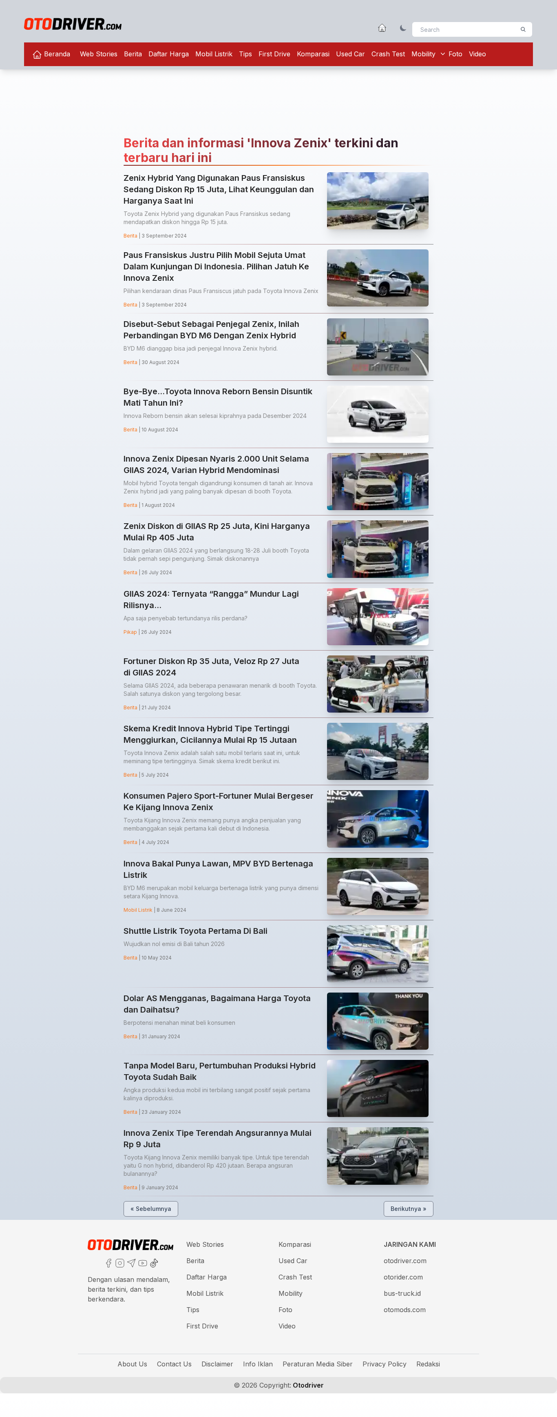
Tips (245, 54)
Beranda (56, 54)
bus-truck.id (402, 1293)
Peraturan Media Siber (318, 1364)
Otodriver (307, 1385)
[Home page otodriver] (382, 28)
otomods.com (405, 1310)
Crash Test (388, 54)
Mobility (423, 54)
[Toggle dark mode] (403, 28)
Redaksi (428, 1364)
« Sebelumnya (150, 1208)
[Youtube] (142, 1262)
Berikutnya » (409, 1208)
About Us (132, 1364)
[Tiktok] (153, 1262)
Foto (455, 54)
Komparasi (313, 54)
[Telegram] (130, 1262)
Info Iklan (258, 1364)
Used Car (350, 54)
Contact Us (174, 1364)
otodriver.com (405, 1261)
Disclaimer (217, 1364)
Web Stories (98, 54)
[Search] (523, 29)
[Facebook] (107, 1262)
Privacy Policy (384, 1364)
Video (477, 54)
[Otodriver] (73, 24)
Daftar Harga (168, 54)
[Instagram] (119, 1262)
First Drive (274, 54)
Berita (133, 54)
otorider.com (403, 1277)
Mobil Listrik (213, 54)
